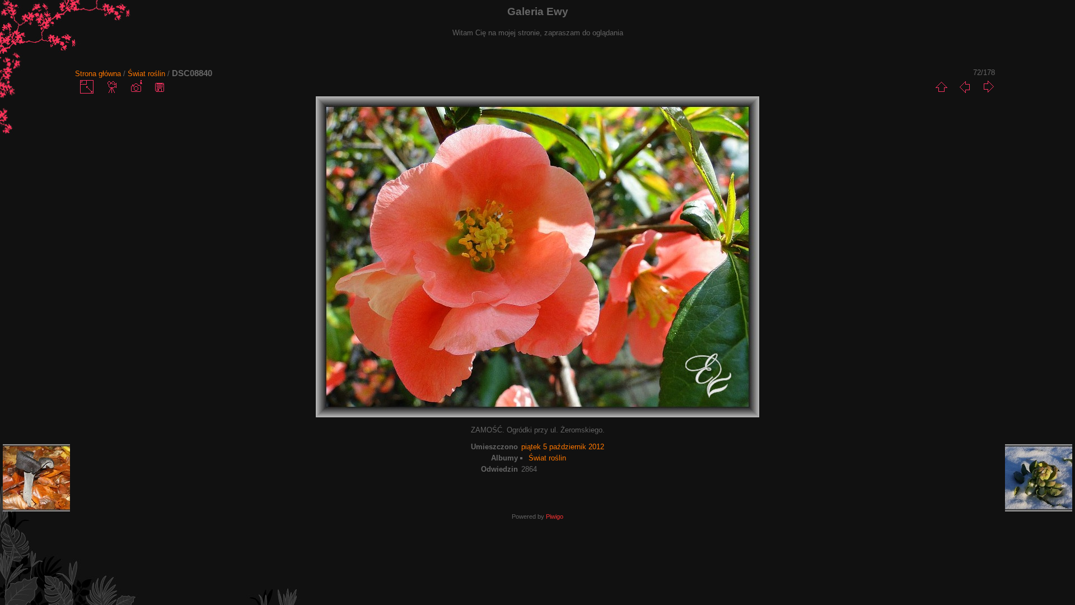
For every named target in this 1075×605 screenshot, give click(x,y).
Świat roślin (146, 73)
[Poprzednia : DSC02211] (964, 87)
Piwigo (554, 516)
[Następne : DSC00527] (988, 87)
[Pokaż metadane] (136, 87)
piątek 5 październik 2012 (562, 447)
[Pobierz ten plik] (159, 87)
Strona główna (98, 73)
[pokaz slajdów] (112, 87)
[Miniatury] (941, 87)
